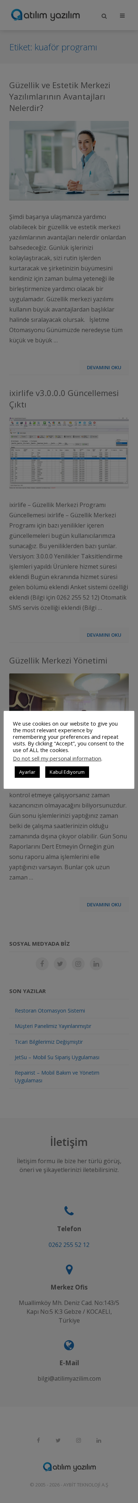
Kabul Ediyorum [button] (67, 772)
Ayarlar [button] (27, 772)
